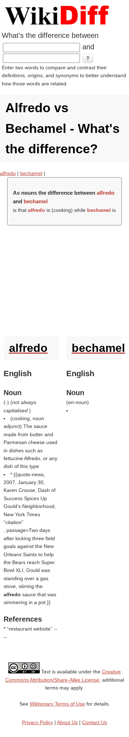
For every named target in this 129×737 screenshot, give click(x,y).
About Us (67, 722)
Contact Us (94, 722)
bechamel (31, 173)
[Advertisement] (64, 279)
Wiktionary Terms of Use (57, 704)
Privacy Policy (37, 722)
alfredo (8, 173)
